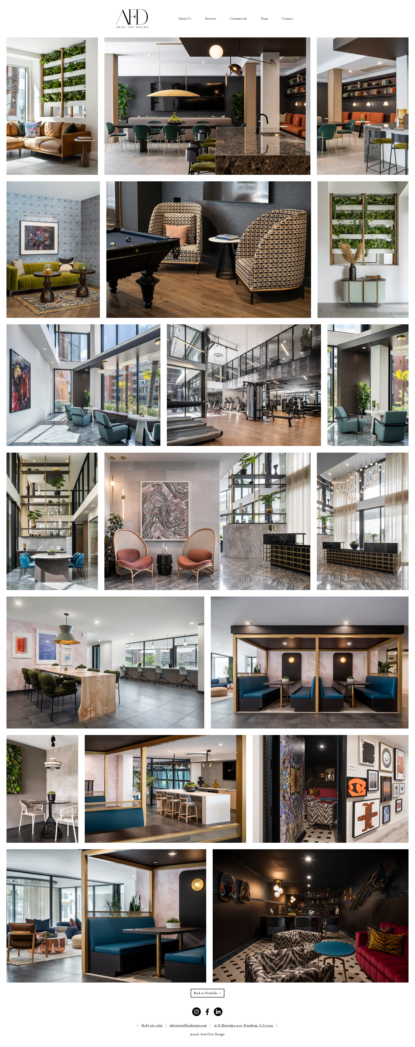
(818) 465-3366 (152, 1025)
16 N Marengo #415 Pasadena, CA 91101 (243, 1025)
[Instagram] (196, 1011)
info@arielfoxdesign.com (188, 1025)
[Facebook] (207, 1011)
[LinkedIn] (218, 1011)
